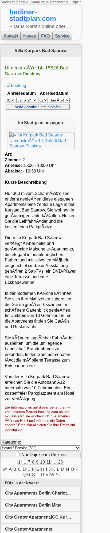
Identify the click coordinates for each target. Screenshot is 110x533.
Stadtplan (8, 2)
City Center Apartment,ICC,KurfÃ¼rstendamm (43, 517)
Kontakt (10, 36)
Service (62, 36)
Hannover (57, 2)
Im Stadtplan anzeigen (40, 122)
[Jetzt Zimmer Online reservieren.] (16, 85)
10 (42, 462)
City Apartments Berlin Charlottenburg (43, 493)
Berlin (21, 2)
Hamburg (38, 2)
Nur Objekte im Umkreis (43, 454)
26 (60, 462)
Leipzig (75, 2)
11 (48, 462)
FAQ (45, 36)
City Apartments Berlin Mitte (33, 505)
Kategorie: (11, 442)
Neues (29, 36)
